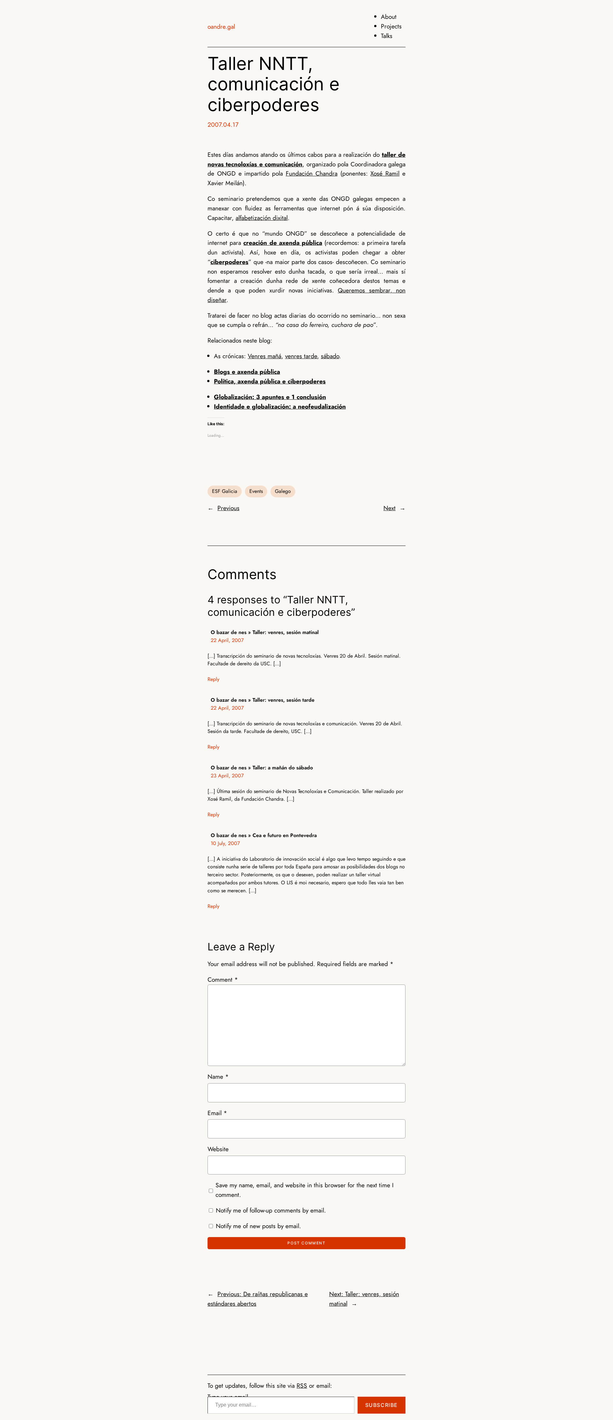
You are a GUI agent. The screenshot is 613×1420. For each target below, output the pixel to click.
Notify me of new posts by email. (258, 1225)
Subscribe (381, 1405)
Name (218, 1076)
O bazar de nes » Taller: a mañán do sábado (262, 767)
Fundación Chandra (311, 173)
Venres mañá (264, 355)
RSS (302, 1385)
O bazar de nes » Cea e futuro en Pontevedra (264, 835)
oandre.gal (221, 26)
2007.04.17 (223, 124)
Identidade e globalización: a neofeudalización (280, 406)
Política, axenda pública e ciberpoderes (270, 381)
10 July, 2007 (225, 843)
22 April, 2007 (227, 640)
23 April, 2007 (227, 775)
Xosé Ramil (384, 173)
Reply (213, 679)
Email (217, 1112)
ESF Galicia (224, 491)
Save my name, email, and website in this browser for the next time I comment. (305, 1190)
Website (218, 1148)
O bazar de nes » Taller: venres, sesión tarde (262, 700)
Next (389, 507)
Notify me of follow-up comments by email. (271, 1210)
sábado (330, 355)
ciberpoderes (229, 261)
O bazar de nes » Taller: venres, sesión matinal (265, 632)
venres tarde (301, 355)
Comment (223, 979)
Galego (283, 491)
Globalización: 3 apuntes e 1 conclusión (270, 396)
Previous (228, 507)
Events (256, 491)
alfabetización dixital (262, 217)
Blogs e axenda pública (247, 371)
